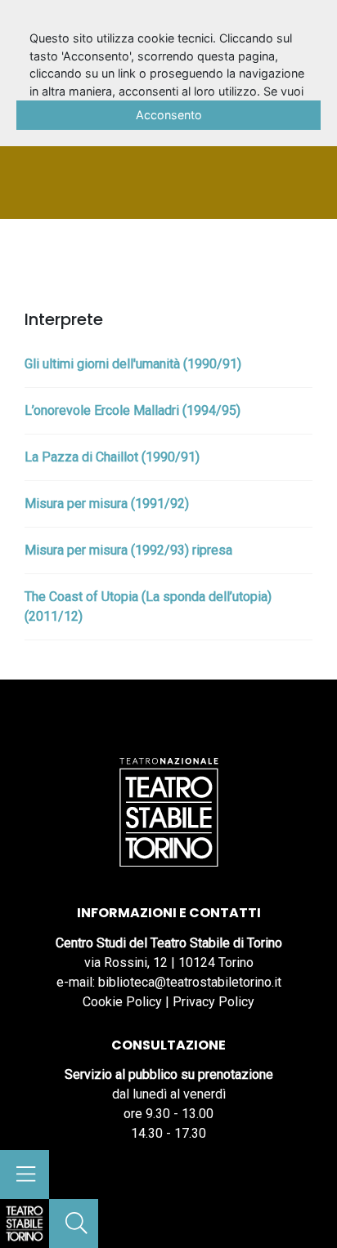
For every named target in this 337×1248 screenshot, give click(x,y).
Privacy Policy (213, 1002)
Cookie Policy (122, 1002)
